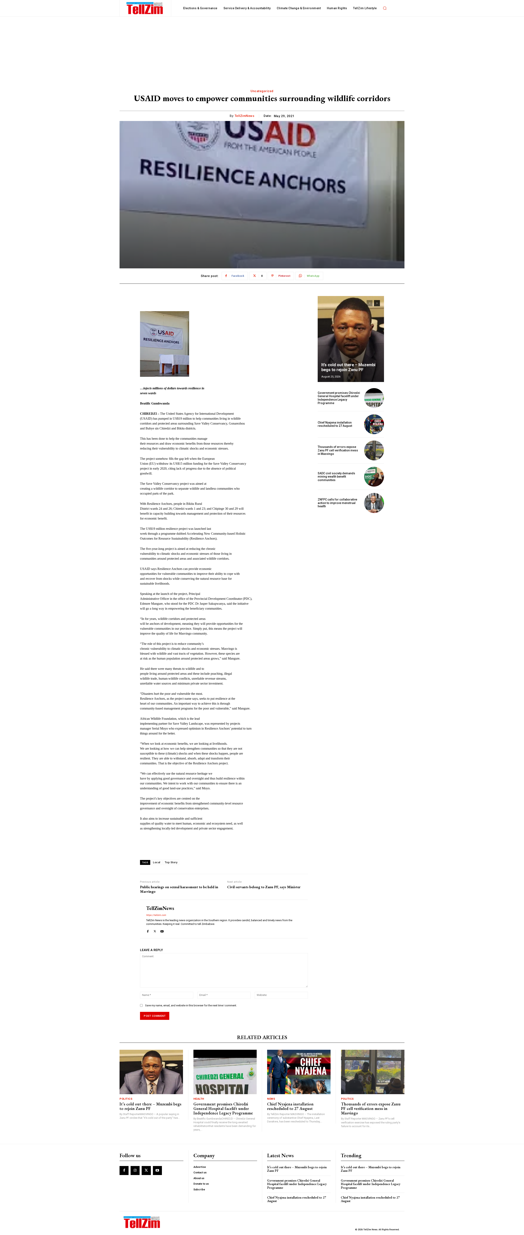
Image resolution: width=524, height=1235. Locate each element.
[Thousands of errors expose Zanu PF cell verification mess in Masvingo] (374, 450)
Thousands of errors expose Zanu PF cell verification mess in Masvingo (338, 450)
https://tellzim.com (156, 915)
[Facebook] (147, 930)
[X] (154, 930)
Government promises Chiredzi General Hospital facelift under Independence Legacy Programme (339, 398)
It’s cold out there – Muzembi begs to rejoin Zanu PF (348, 367)
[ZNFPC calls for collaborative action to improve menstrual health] (374, 503)
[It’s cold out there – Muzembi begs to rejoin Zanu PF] (351, 339)
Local (156, 862)
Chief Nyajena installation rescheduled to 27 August (335, 424)
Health (198, 1098)
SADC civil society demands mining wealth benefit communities (336, 477)
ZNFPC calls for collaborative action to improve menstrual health (337, 503)
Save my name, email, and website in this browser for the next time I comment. (191, 1005)
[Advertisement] (262, 47)
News (271, 1098)
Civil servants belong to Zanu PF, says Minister (263, 887)
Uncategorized (262, 91)
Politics (126, 1098)
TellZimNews (244, 116)
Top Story (171, 862)
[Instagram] (135, 1170)
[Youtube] (162, 930)
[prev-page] (370, 303)
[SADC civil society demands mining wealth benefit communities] (374, 477)
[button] (385, 8)
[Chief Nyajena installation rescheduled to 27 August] (374, 424)
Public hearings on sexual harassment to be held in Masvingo (179, 889)
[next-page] (377, 303)
